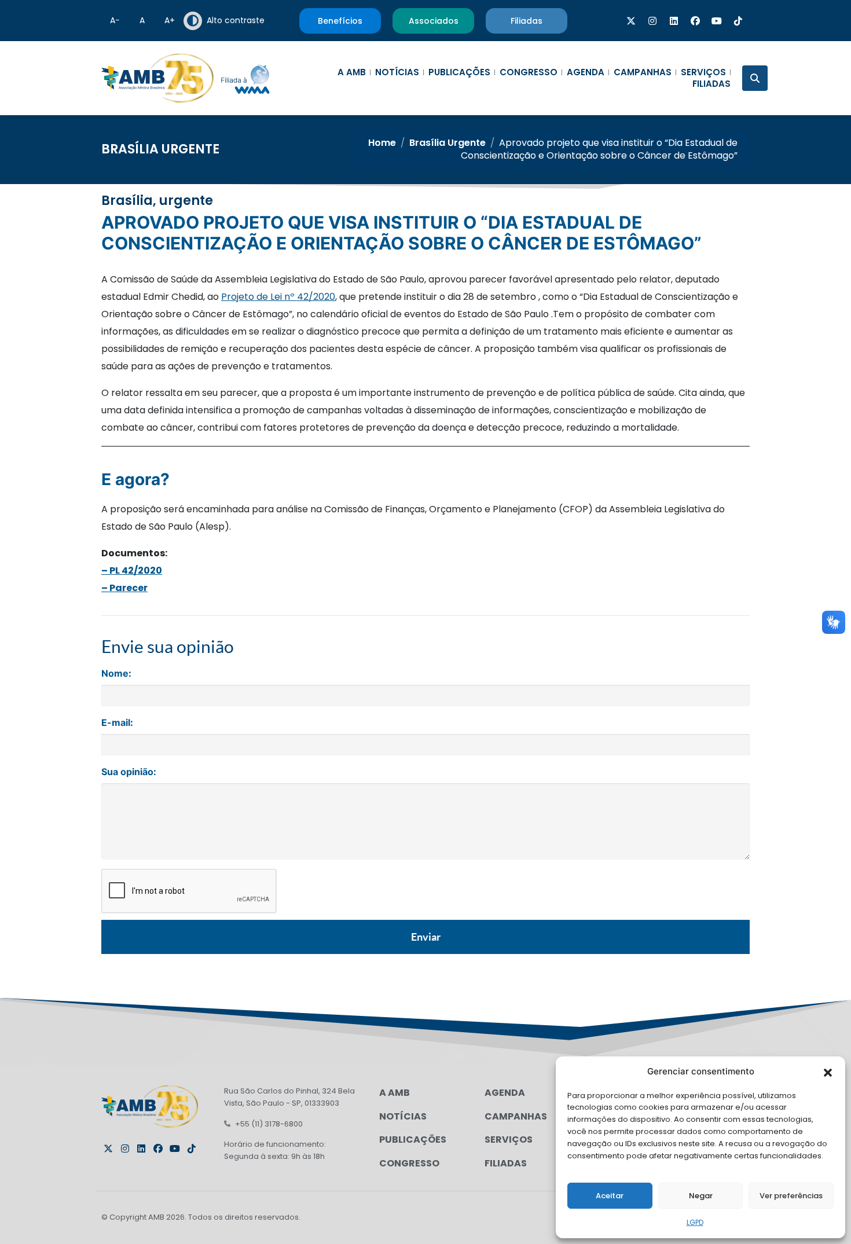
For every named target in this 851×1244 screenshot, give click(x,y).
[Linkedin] (674, 21)
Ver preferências (791, 1195)
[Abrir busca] (755, 78)
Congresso (528, 72)
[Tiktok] (738, 21)
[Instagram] (652, 21)
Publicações (459, 72)
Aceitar (609, 1195)
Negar (701, 1195)
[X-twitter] (631, 21)
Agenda (585, 72)
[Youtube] (716, 21)
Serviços (703, 72)
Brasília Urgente (160, 149)
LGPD (695, 1222)
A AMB (352, 72)
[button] (828, 1071)
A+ (169, 20)
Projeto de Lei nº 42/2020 (278, 296)
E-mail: (117, 722)
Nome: (116, 673)
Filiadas (711, 84)
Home (382, 142)
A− (115, 20)
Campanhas (643, 72)
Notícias (397, 72)
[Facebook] (695, 21)
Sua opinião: (128, 771)
